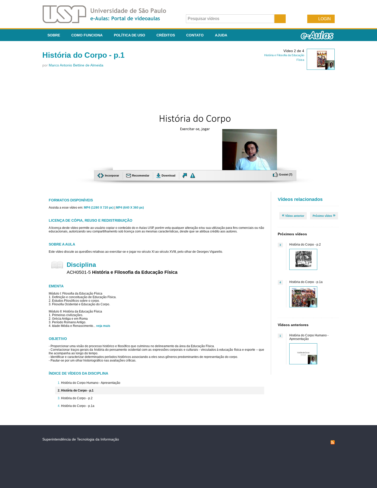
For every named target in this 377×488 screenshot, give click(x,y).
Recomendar (140, 175)
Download (168, 175)
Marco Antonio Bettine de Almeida (76, 65)
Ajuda (221, 35)
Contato (195, 35)
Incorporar (112, 175)
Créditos (165, 35)
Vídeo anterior (293, 215)
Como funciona (87, 35)
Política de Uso (129, 35)
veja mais (103, 326)
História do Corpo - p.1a (77, 406)
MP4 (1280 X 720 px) (99, 207)
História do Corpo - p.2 (77, 398)
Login (324, 19)
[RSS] (333, 443)
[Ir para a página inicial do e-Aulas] (108, 21)
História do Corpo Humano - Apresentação (90, 383)
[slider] (195, 166)
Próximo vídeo (324, 215)
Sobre (53, 35)
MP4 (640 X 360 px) (130, 207)
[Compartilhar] (185, 175)
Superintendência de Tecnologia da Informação (80, 439)
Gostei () (285, 174)
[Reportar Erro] (192, 175)
